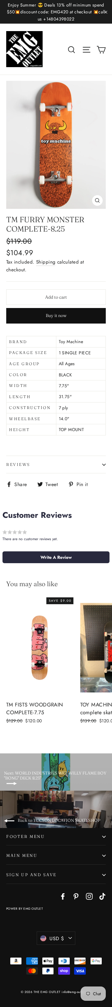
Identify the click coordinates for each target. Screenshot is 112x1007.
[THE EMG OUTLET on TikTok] (102, 896)
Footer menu (25, 836)
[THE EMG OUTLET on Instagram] (89, 896)
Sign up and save (31, 874)
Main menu (22, 855)
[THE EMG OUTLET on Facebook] (62, 896)
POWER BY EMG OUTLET (24, 908)
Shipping (45, 262)
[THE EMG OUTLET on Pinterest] (75, 896)
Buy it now (56, 315)
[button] (56, 557)
